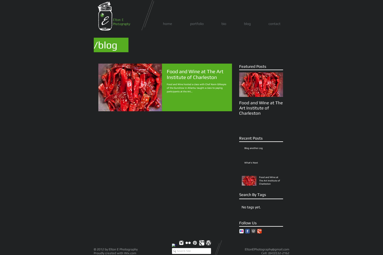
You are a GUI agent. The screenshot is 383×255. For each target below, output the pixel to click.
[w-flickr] (188, 242)
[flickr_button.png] (241, 231)
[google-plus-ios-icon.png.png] (201, 242)
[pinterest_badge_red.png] (194, 242)
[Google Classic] (259, 231)
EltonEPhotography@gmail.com (267, 249)
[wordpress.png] (253, 231)
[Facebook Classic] (247, 231)
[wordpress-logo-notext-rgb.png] (208, 242)
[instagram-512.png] (181, 242)
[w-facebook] (174, 246)
